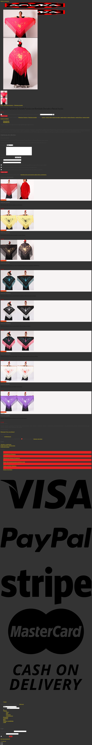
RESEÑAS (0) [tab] (6, 122)
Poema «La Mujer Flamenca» (9, 465)
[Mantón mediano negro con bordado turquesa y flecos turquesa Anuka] (17, 289)
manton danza (63, 117)
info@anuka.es (7, 436)
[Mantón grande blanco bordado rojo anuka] (17, 380)
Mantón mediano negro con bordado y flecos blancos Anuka (15, 326)
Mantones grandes (18, 105)
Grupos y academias (8, 721)
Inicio (2, 105)
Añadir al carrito (4, 116)
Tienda (4, 701)
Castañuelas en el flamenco (9, 454)
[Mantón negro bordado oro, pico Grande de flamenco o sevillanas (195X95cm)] (17, 259)
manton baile (49, 117)
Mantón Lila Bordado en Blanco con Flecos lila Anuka (14, 418)
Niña (7, 713)
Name (2, 159)
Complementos (9, 716)
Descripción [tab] (6, 121)
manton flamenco (71, 117)
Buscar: (5, 708)
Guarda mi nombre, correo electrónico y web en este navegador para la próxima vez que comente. (24, 165)
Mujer (7, 712)
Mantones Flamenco (8, 105)
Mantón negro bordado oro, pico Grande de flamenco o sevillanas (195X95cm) (20, 265)
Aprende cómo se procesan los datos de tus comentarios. (34, 174)
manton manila (86, 117)
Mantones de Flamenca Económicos (11, 458)
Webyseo (21, 704)
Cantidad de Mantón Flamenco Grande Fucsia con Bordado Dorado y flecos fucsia (21, 114)
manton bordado (56, 117)
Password (3, 733)
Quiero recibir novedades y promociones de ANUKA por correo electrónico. (19, 167)
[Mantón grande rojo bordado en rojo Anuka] (17, 198)
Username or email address (7, 731)
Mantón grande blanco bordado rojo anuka (11, 386)
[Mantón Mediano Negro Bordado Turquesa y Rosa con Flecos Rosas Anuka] (17, 350)
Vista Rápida (3, 200)
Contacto (5, 718)
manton (43, 117)
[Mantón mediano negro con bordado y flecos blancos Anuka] (17, 320)
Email (2, 162)
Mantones (8, 714)
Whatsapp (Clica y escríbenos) (8, 431)
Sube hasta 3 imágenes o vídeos (8, 157)
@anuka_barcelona (37, 439)
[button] (3, 741)
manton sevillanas (5, 118)
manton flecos (79, 117)
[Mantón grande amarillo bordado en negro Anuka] (17, 229)
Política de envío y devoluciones (8, 445)
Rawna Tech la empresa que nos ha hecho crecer (14, 462)
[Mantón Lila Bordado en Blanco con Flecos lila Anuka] (17, 410)
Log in (11, 736)
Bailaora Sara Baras (7, 469)
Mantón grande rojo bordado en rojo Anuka (11, 204)
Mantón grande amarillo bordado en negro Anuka (13, 235)
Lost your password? (5, 739)
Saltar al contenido (5, 1)
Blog (4, 719)
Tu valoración (4, 145)
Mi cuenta (5, 717)
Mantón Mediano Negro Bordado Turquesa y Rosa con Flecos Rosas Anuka (19, 356)
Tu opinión (3, 155)
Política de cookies (5, 447)
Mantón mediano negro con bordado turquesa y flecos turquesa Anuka (18, 295)
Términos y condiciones (6, 444)
